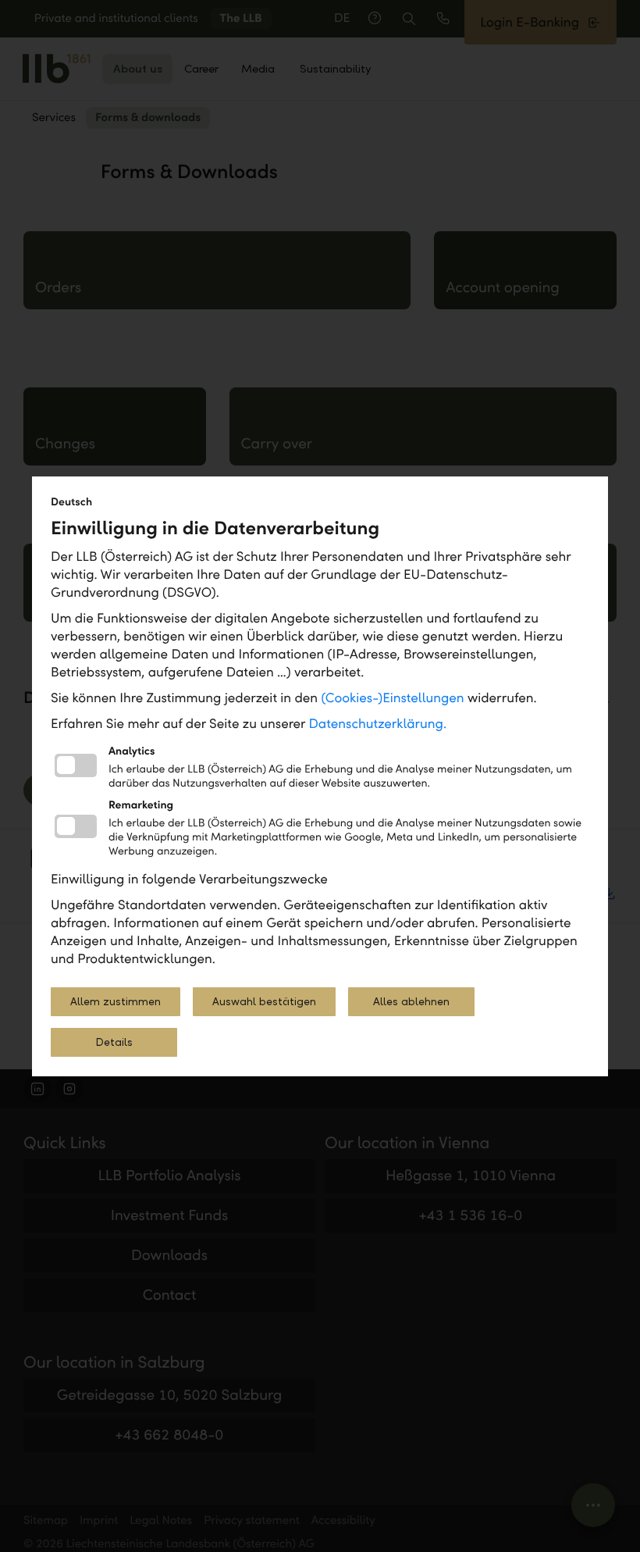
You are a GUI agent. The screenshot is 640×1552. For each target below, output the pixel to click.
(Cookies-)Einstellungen (392, 698)
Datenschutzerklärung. (378, 723)
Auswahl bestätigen (264, 1001)
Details (114, 1042)
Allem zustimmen (115, 1001)
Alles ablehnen (411, 1001)
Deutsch (71, 501)
